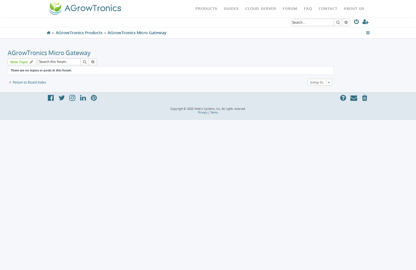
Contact (328, 8)
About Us (354, 8)
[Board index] (85, 8)
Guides (231, 8)
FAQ (308, 8)
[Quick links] (368, 32)
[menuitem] (356, 23)
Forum (290, 8)
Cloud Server (260, 8)
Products (206, 8)
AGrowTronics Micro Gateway (49, 52)
